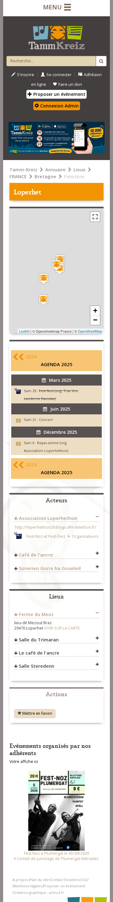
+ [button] (95, 310)
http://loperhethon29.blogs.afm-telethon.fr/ (55, 527)
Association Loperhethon (48, 518)
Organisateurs (85, 536)
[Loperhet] (56, 265)
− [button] (95, 320)
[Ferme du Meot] (44, 278)
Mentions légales (27, 886)
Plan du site (39, 879)
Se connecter (59, 74)
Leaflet (24, 331)
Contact (56, 879)
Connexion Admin (59, 106)
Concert (46, 419)
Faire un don (70, 84)
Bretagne (45, 176)
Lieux (79, 169)
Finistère (74, 176)
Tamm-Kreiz (23, 169)
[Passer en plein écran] (95, 216)
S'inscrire (25, 74)
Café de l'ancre (36, 555)
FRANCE (18, 176)
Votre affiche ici (23, 761)
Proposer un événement (64, 886)
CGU (85, 879)
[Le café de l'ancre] (43, 300)
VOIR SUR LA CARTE (62, 628)
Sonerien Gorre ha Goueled (50, 568)
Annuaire (55, 169)
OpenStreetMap (90, 331)
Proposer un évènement (58, 94)
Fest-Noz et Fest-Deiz (46, 536)
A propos (20, 879)
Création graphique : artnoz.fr (38, 892)
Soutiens (72, 879)
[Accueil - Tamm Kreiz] (56, 35)
